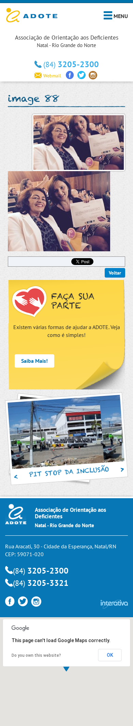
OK (110, 655)
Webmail (52, 76)
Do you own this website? (36, 655)
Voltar (115, 273)
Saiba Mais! (34, 360)
